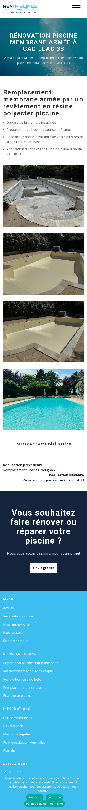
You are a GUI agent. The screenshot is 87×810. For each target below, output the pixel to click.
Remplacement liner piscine (24, 687)
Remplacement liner (50, 58)
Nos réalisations (16, 624)
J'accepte (34, 797)
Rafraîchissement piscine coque (28, 671)
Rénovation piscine (18, 616)
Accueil (9, 58)
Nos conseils (13, 632)
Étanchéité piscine (17, 695)
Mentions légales (16, 734)
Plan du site (12, 750)
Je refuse (54, 797)
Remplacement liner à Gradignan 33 (31, 470)
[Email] (59, 451)
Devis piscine (13, 726)
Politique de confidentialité (24, 742)
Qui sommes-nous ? (18, 718)
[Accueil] (20, 8)
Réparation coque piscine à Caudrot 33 (53, 480)
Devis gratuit (43, 568)
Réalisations (25, 58)
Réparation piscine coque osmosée (30, 662)
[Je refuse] (82, 791)
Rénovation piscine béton (23, 679)
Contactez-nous (15, 640)
